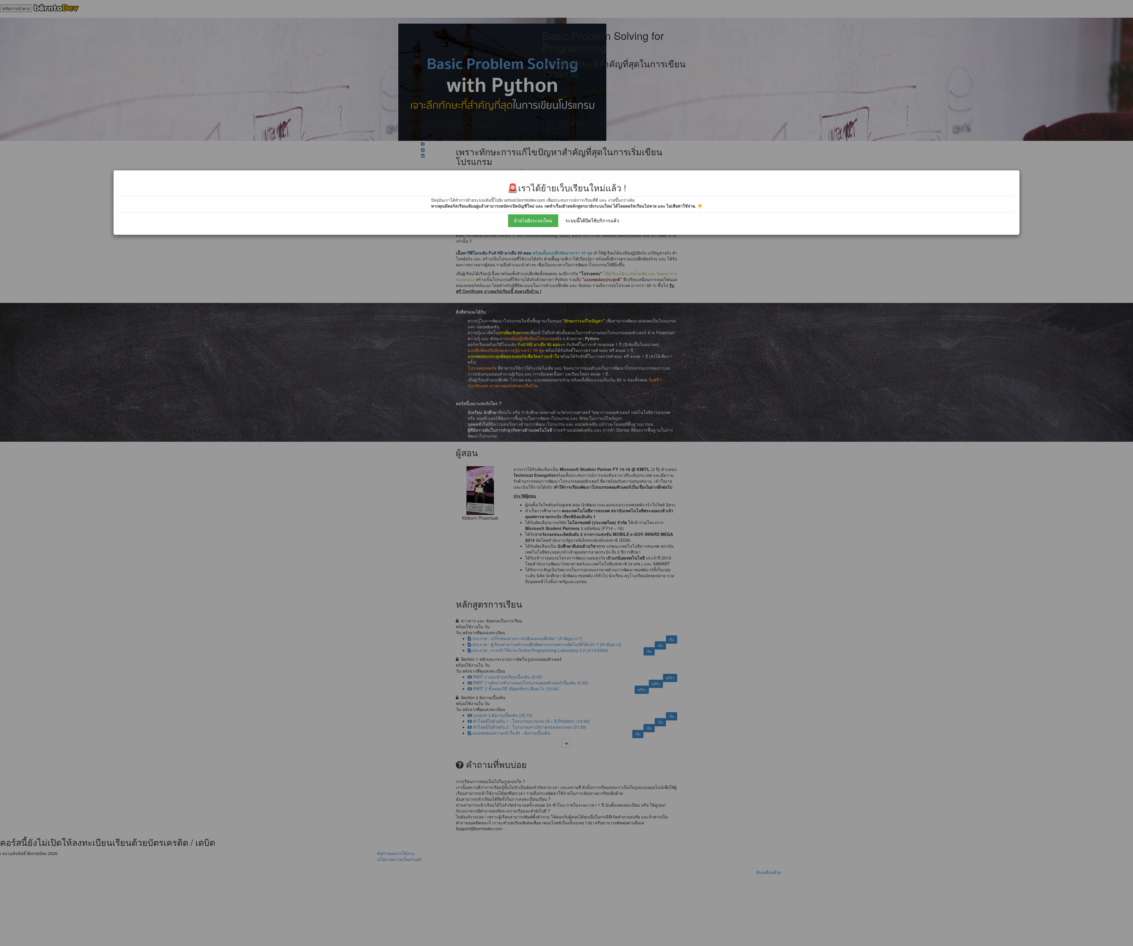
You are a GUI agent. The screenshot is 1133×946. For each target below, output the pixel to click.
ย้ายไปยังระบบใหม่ (533, 220)
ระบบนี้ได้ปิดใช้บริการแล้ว (592, 220)
